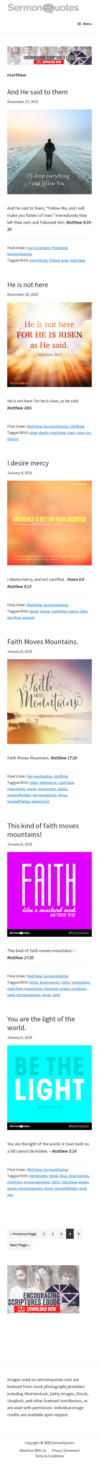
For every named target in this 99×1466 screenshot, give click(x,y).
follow (54, 260)
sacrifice (14, 617)
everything (38, 260)
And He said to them (37, 91)
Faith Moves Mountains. (42, 641)
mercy (73, 611)
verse (62, 795)
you (10, 1194)
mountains (16, 788)
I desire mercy (28, 462)
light (56, 1182)
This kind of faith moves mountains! (43, 830)
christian (14, 1182)
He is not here (27, 284)
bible (34, 782)
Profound (59, 247)
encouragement (37, 1182)
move (31, 788)
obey (83, 611)
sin (88, 432)
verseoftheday (18, 801)
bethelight (39, 1175)
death (44, 432)
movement (47, 788)
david (34, 611)
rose (80, 432)
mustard (51, 988)
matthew (77, 260)
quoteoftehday (19, 795)
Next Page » (20, 1246)
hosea (45, 611)
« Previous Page (23, 1235)
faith (66, 982)
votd (56, 994)
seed (11, 994)
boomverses (50, 982)
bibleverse (48, 782)
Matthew (34, 426)
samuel (29, 617)
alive (33, 432)
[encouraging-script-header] (49, 50)
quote (62, 788)
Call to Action (38, 247)
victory (13, 438)
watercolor (40, 801)
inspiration (80, 982)
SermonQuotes (19, 254)
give (64, 260)
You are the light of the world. (41, 1023)
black (53, 1175)
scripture (78, 988)
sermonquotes (44, 795)
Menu (87, 23)
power (64, 988)
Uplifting (77, 426)
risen (71, 432)
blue (63, 1175)
